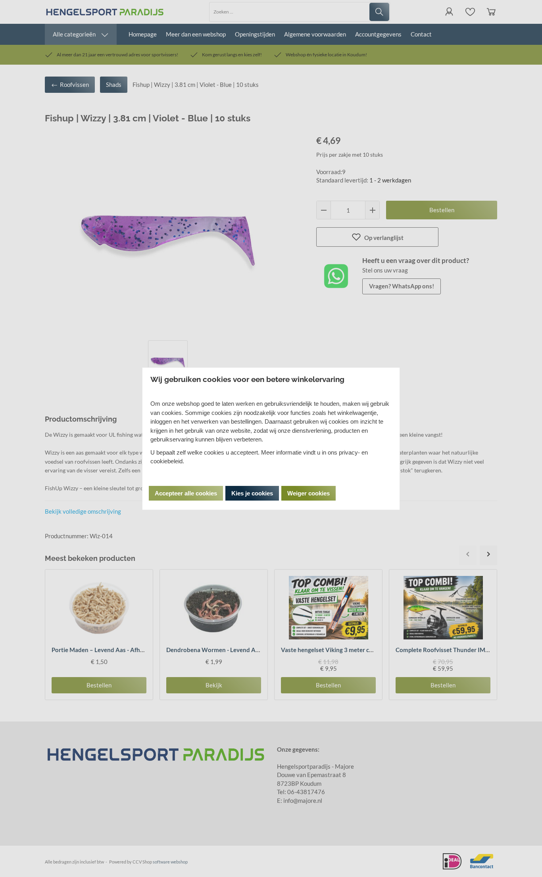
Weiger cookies (308, 493)
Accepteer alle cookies (186, 493)
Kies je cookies (252, 493)
